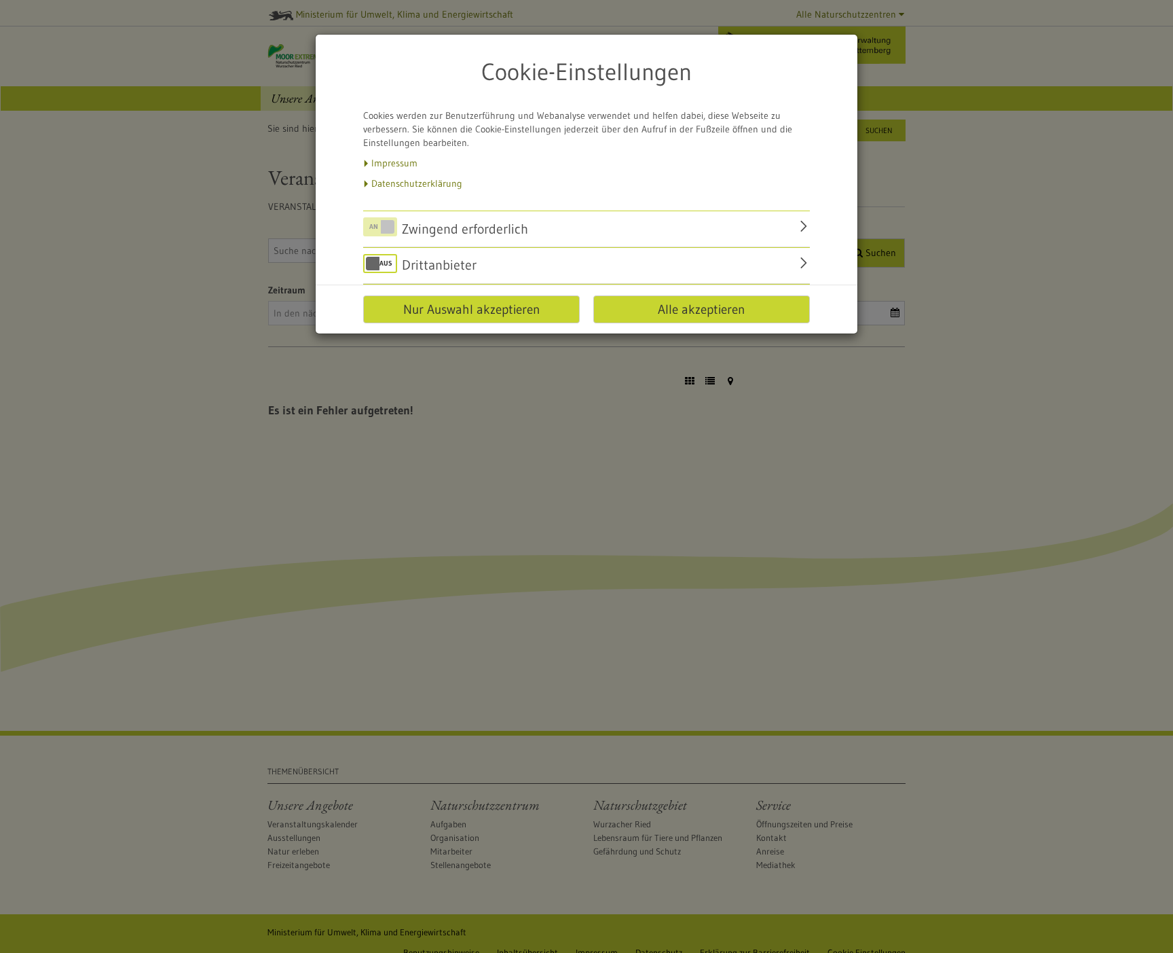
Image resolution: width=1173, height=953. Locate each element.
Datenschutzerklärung (416, 183)
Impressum (394, 163)
